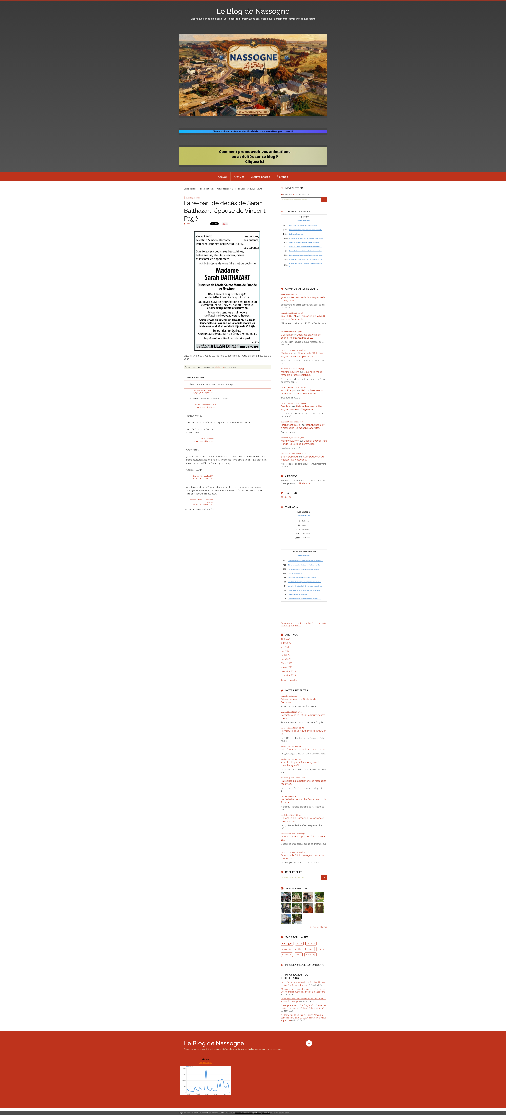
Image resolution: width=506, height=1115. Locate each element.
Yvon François (289, 390)
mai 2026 (285, 651)
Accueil (222, 176)
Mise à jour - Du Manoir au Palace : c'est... (303, 749)
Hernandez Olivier (291, 425)
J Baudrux (286, 334)
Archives (239, 176)
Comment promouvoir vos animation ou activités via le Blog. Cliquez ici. (303, 624)
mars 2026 (286, 659)
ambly (298, 949)
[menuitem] (222, 176)
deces (299, 943)
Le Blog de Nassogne (253, 11)
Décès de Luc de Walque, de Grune (247, 189)
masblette (286, 954)
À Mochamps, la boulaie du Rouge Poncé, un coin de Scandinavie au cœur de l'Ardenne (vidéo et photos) (303, 1017)
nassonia (286, 949)
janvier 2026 (286, 667)
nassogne (287, 943)
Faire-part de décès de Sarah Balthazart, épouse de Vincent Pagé (225, 211)
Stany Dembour (290, 456)
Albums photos (260, 176)
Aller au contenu (9, 2)
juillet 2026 (286, 643)
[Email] (309, 1043)
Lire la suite (304, 483)
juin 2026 (285, 647)
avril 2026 (285, 655)
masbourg (310, 954)
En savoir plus (284, 1113)
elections (311, 943)
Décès (217, 367)
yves (283, 297)
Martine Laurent (290, 371)
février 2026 (286, 663)
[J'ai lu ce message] (503, 1113)
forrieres (309, 949)
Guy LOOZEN (288, 316)
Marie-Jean (287, 353)
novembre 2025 (288, 675)
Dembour (286, 406)
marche (321, 949)
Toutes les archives (290, 680)
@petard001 (287, 497)
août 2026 (286, 639)
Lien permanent (194, 367)
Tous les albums (319, 927)
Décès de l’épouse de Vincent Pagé (199, 189)
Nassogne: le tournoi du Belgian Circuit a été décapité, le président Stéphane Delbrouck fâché (303, 1007)
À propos (282, 176)
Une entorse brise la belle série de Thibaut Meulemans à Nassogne (303, 1000)
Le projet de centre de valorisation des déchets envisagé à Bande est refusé (303, 983)
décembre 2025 (288, 671)
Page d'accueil (223, 189)
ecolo (298, 954)
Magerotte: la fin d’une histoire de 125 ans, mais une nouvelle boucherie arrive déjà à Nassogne (303, 990)
